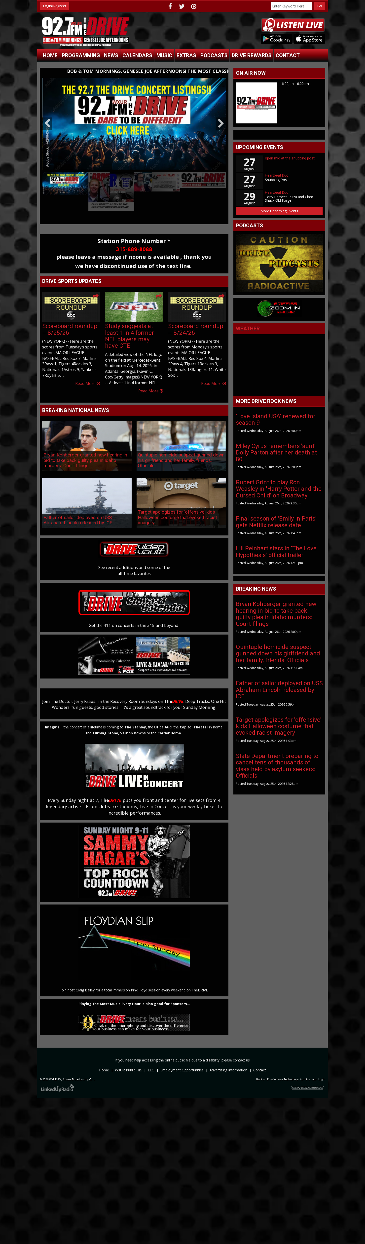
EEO (151, 1062)
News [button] (111, 55)
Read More (86, 376)
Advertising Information (228, 1062)
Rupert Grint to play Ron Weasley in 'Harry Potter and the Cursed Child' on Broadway (279, 489)
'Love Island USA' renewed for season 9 (275, 419)
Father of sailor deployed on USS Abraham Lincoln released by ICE (77, 512)
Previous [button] (47, 120)
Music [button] (164, 55)
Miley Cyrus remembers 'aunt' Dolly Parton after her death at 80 (276, 453)
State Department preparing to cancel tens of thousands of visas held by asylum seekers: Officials (277, 766)
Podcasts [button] (213, 55)
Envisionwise (275, 1072)
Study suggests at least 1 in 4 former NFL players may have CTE (129, 328)
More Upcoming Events (279, 211)
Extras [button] (186, 55)
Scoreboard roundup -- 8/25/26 (69, 322)
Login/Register (54, 5)
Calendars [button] (137, 55)
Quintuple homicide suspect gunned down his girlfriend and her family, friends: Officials (181, 453)
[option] (134, 120)
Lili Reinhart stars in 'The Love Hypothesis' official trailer (276, 551)
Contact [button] (288, 55)
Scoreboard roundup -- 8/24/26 (195, 322)
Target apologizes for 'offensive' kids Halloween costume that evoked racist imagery (177, 510)
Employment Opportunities (182, 1062)
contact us (241, 1053)
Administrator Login (312, 1072)
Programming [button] (81, 55)
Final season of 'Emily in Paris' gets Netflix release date (276, 521)
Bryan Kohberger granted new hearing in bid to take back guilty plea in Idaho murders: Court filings (85, 453)
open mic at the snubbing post (290, 158)
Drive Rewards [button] (251, 55)
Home (50, 55)
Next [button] (221, 120)
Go (319, 5)
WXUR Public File (128, 1062)
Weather (248, 329)
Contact (259, 1062)
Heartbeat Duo (277, 175)
